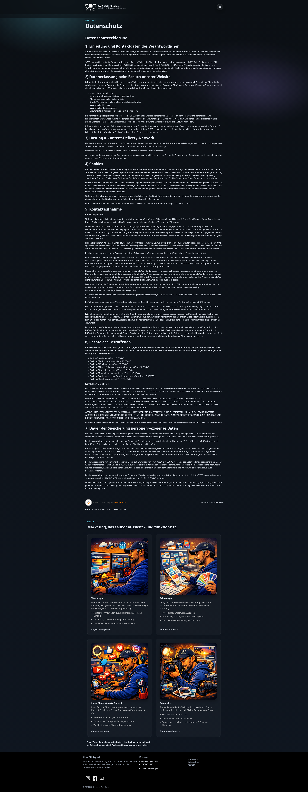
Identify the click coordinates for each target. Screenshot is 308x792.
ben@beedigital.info (148, 761)
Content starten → (100, 731)
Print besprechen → (169, 629)
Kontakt (191, 765)
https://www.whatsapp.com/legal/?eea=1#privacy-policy (110, 290)
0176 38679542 (146, 764)
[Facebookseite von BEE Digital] (94, 778)
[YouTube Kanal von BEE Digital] (101, 778)
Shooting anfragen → (170, 731)
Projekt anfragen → (100, 629)
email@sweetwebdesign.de (191, 65)
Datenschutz (193, 762)
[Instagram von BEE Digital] (87, 778)
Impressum (193, 759)
